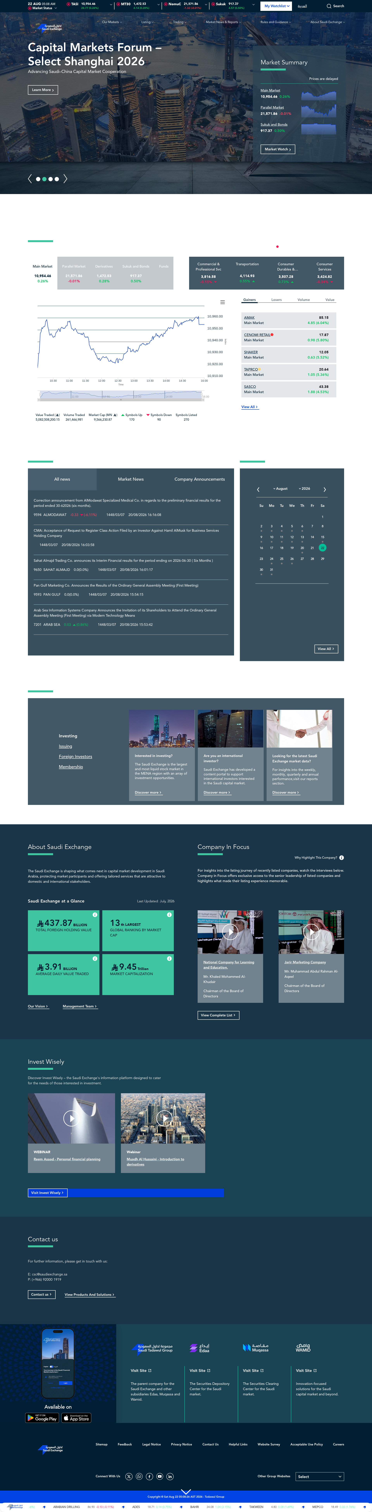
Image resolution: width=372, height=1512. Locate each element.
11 (281, 537)
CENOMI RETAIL (257, 335)
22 (322, 548)
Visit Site (138, 1371)
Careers (338, 1444)
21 (312, 548)
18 (281, 548)
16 (261, 548)
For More (39, 90)
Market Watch (276, 149)
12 (292, 537)
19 (292, 548)
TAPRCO (251, 369)
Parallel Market (272, 107)
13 (302, 537)
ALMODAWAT (54, 515)
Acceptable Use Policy (306, 1444)
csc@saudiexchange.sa (49, 1274)
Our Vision (36, 1006)
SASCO (250, 386)
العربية (302, 6)
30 (261, 570)
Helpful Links (238, 1444)
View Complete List (216, 1015)
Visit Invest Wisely (45, 1193)
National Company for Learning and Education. (228, 965)
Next (65, 178)
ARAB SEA (51, 625)
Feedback (125, 1444)
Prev (30, 178)
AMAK (249, 317)
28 (312, 559)
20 (302, 548)
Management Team (78, 1006)
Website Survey (269, 1444)
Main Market (270, 90)
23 (261, 559)
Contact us (39, 1294)
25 (281, 559)
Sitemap (102, 1444)
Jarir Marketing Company (305, 962)
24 (271, 559)
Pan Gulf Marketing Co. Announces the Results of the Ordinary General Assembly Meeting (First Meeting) (116, 585)
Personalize (327, 246)
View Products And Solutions (88, 1294)
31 (271, 570)
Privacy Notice (181, 1444)
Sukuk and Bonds (274, 124)
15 (322, 537)
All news (62, 479)
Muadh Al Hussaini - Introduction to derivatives (155, 1162)
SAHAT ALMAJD (56, 570)
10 (271, 537)
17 (271, 548)
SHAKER (251, 352)
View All (248, 407)
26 (292, 559)
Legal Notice (151, 1444)
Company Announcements (200, 479)
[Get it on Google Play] (42, 1418)
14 (312, 537)
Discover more (146, 792)
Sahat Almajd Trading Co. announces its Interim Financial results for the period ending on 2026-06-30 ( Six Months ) (123, 561)
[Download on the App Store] (76, 1418)
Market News (131, 479)
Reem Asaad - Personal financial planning (67, 1159)
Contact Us (210, 1444)
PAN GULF (51, 594)
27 (302, 559)
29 (322, 559)
